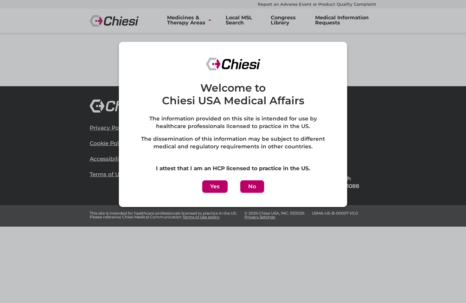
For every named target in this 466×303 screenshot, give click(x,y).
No (252, 186)
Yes (215, 186)
